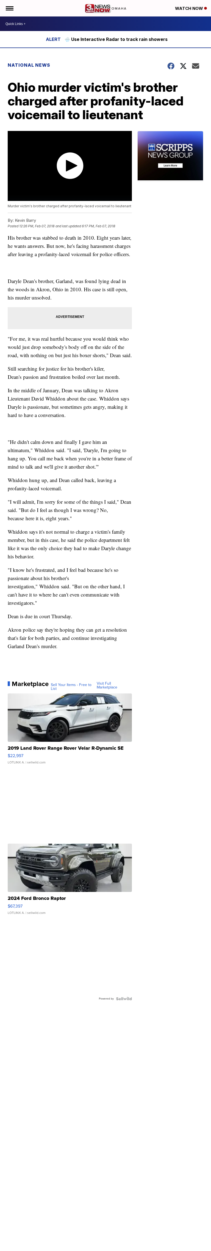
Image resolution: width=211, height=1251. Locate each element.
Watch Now (189, 8)
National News (29, 65)
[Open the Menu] (9, 8)
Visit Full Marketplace (107, 685)
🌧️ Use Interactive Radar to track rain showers (116, 39)
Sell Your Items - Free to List (71, 687)
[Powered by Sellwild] (124, 999)
